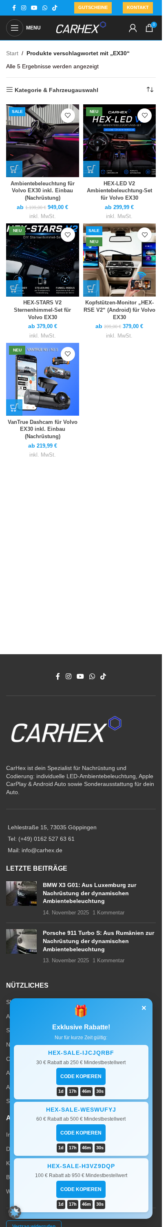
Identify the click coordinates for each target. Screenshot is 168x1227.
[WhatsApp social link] (45, 8)
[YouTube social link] (34, 8)
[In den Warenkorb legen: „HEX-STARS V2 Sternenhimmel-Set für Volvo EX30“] (14, 288)
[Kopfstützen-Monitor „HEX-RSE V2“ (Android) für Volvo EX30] (119, 260)
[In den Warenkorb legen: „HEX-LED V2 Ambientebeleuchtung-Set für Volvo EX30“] (91, 169)
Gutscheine (93, 7)
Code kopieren (81, 1076)
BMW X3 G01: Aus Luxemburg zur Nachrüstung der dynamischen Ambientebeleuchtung (89, 893)
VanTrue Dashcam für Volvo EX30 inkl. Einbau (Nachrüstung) (42, 429)
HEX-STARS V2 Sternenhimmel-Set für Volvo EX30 (42, 310)
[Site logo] (80, 27)
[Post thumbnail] (21, 898)
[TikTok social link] (55, 8)
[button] (14, 1212)
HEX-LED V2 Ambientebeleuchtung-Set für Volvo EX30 (119, 191)
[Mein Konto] (133, 28)
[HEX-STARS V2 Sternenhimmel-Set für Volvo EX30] (42, 260)
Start (12, 53)
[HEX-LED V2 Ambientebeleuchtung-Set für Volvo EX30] (119, 141)
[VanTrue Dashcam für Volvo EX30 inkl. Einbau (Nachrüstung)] (42, 379)
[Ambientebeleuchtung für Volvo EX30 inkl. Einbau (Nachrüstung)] (42, 141)
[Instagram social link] (24, 8)
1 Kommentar (108, 913)
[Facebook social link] (14, 8)
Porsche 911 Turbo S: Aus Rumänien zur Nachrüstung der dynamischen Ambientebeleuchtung (98, 941)
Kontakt (138, 7)
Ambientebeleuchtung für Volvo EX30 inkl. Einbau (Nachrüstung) (43, 191)
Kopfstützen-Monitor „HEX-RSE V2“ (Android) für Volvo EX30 (119, 310)
